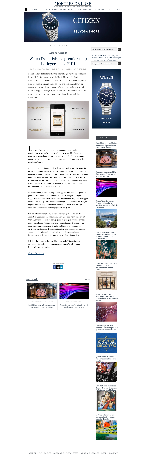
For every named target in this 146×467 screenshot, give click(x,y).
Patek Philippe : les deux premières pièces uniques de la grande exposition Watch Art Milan (107, 328)
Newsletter (72, 453)
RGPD (104, 453)
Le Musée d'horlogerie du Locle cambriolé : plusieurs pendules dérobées (105, 417)
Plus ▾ (117, 10)
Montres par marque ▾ (50, 10)
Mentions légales (90, 453)
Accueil (52, 46)
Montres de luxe (73, 3)
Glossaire (58, 453)
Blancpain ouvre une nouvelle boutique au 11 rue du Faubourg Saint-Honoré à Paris (106, 266)
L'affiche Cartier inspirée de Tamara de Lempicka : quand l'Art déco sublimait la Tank (106, 388)
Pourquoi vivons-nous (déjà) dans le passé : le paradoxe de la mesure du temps (74, 306)
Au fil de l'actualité (67, 10)
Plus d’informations (36, 253)
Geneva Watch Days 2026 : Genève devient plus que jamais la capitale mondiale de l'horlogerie (106, 204)
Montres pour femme (84, 10)
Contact (113, 453)
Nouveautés (36, 10)
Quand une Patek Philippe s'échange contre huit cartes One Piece (106, 359)
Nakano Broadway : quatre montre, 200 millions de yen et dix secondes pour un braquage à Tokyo (106, 235)
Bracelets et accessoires (103, 10)
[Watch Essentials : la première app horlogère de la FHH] (58, 102)
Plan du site (45, 453)
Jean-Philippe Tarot (39, 69)
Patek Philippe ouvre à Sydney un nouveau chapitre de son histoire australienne (42, 306)
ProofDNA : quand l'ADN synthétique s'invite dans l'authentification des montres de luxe (107, 297)
